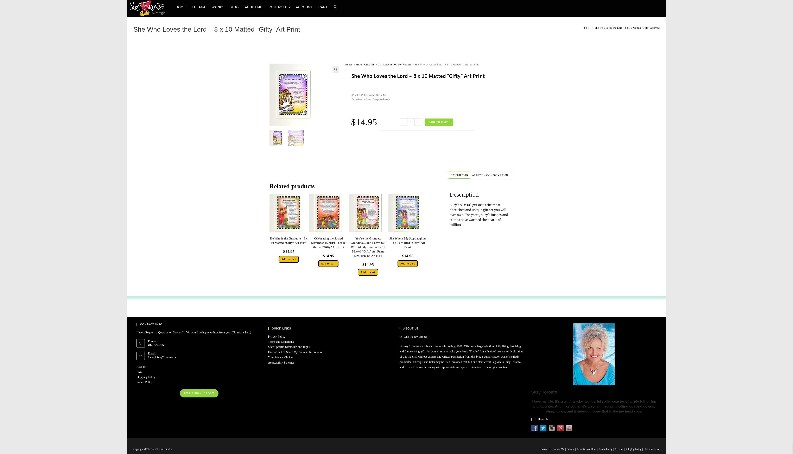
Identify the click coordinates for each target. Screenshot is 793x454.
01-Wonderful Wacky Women (394, 64)
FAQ (139, 371)
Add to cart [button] (288, 259)
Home (348, 64)
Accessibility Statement (281, 362)
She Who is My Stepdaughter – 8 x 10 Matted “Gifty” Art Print (407, 243)
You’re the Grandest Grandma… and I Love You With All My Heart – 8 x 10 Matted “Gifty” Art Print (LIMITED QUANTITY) (368, 247)
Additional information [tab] (490, 175)
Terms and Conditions (281, 341)
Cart (657, 449)
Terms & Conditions (586, 449)
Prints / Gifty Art (365, 64)
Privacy (570, 449)
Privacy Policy (276, 336)
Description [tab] (459, 175)
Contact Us (546, 449)
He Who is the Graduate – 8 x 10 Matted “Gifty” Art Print (288, 240)
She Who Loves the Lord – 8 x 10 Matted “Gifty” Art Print (627, 27)
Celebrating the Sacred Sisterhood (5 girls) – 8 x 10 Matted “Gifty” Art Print (328, 243)
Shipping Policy (146, 377)
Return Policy (145, 382)
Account (141, 366)
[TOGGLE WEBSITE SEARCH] (335, 7)
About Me (559, 449)
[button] (335, 69)
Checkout (648, 449)
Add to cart (439, 122)
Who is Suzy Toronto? (416, 336)
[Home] (585, 27)
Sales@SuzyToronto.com (162, 357)
